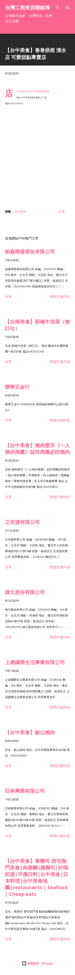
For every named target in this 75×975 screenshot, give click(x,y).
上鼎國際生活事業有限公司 (35, 662)
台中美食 (20, 211)
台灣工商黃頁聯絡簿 (27, 7)
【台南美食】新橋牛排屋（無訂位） (37, 324)
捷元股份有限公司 (25, 592)
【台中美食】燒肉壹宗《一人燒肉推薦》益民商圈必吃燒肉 (37, 448)
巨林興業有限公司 (25, 790)
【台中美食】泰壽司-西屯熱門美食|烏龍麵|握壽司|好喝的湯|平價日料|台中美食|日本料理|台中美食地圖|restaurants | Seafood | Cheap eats (36, 877)
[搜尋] (57, 7)
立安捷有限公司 (22, 521)
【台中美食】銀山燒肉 (30, 732)
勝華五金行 (17, 386)
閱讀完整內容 (60, 296)
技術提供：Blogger (40, 963)
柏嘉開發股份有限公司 (30, 251)
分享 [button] (61, 211)
